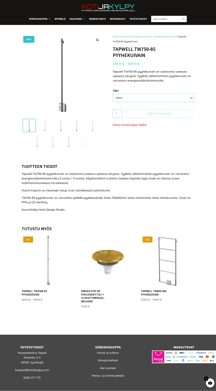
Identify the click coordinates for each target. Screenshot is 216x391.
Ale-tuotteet (108, 368)
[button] (97, 40)
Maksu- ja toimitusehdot (108, 375)
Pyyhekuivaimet (142, 36)
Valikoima (76, 19)
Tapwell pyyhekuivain (164, 36)
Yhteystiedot (138, 19)
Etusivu (116, 36)
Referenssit (118, 19)
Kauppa (127, 36)
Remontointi (97, 19)
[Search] (183, 19)
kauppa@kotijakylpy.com (32, 370)
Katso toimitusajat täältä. (130, 125)
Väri (115, 90)
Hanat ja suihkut (108, 353)
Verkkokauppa (38, 19)
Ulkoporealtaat (108, 360)
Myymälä (60, 19)
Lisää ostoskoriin (159, 113)
